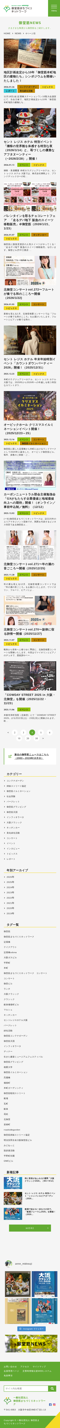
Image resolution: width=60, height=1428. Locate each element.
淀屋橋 (7, 942)
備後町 (7, 1083)
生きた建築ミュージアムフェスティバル (23, 1057)
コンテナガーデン (28, 87)
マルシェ (8, 1010)
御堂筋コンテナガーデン (16, 1036)
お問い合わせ (10, 1367)
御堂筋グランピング (16, 807)
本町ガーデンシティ (13, 1088)
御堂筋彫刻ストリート (15, 1093)
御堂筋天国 (12, 812)
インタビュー (13, 848)
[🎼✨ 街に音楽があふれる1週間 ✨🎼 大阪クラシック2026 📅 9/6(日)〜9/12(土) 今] (44, 1284)
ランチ (7, 989)
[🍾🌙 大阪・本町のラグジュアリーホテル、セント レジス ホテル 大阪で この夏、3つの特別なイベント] (18, 1284)
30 (36, 738)
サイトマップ (39, 1367)
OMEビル (8, 1161)
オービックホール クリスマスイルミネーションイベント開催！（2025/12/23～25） (29, 429)
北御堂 (7, 1119)
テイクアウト (10, 947)
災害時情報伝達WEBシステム (37, 1371)
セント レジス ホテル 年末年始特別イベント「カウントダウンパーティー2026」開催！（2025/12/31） (30, 363)
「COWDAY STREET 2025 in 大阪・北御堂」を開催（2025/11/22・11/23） (30, 699)
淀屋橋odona (10, 952)
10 (19, 738)
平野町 (7, 963)
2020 (9, 908)
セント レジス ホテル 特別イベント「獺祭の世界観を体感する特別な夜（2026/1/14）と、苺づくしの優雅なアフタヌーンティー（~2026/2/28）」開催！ (29, 150)
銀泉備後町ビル (11, 1004)
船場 (6, 1098)
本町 (6, 968)
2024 (9, 887)
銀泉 (6, 1109)
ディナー (8, 1051)
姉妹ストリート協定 (16, 786)
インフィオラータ (15, 817)
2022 (9, 898)
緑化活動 (8, 1031)
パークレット (13, 801)
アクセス (24, 1367)
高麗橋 (7, 1077)
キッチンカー (39, 235)
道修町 (7, 1124)
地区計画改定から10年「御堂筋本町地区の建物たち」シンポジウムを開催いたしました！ (30, 76)
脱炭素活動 (9, 1150)
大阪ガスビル (10, 957)
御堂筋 (7, 931)
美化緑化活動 (26, 91)
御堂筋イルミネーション (34, 443)
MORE (30, 1228)
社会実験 (11, 796)
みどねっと (9, 1145)
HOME (7, 33)
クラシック (9, 999)
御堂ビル (8, 984)
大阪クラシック (14, 822)
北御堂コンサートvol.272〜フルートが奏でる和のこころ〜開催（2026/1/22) (29, 293)
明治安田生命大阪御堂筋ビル (18, 1140)
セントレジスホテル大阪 (16, 1020)
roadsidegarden (12, 1130)
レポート (10, 91)
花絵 (6, 1114)
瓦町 (6, 1104)
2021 (9, 903)
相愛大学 (8, 1067)
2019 (9, 913)
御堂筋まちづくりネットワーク (19, 937)
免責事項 (8, 1375)
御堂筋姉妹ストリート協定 (17, 1135)
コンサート (38, 304)
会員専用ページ (11, 1371)
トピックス (47, 87)
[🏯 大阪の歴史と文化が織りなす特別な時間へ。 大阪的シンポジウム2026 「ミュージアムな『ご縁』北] (18, 1311)
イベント (24, 165)
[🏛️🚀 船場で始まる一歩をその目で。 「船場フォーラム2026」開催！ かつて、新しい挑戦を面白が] (44, 1311)
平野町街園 (9, 1156)
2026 (9, 877)
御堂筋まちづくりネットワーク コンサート (25, 973)
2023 (9, 892)
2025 (9, 882)
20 (28, 738)
